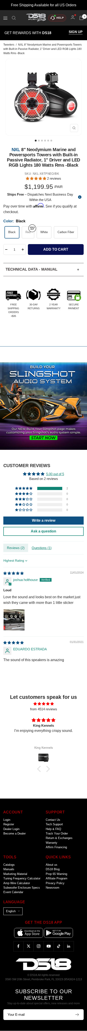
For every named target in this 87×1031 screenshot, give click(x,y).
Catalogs (9, 864)
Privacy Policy (55, 883)
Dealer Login (11, 829)
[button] (36, 178)
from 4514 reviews (43, 709)
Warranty (51, 842)
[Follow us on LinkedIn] (69, 946)
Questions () (42, 548)
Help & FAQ (53, 829)
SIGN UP (76, 32)
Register (8, 824)
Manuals (8, 869)
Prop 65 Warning (56, 874)
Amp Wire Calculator (16, 883)
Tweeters (8, 44)
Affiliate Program (56, 878)
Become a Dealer (14, 833)
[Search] (14, 18)
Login (6, 819)
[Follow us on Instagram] (38, 946)
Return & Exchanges (59, 838)
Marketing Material (15, 874)
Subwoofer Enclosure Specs (21, 887)
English (11, 911)
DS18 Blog (53, 869)
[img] (13, 573)
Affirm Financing (56, 847)
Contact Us (53, 819)
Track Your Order (57, 833)
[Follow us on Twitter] (28, 946)
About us (51, 864)
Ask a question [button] (43, 531)
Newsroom (52, 887)
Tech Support (54, 824)
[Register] (77, 1014)
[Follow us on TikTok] (59, 946)
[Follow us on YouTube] (49, 946)
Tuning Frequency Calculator (21, 878)
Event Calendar (13, 892)
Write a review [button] (43, 520)
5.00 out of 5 (55, 474)
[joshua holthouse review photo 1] (14, 620)
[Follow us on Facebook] (18, 946)
